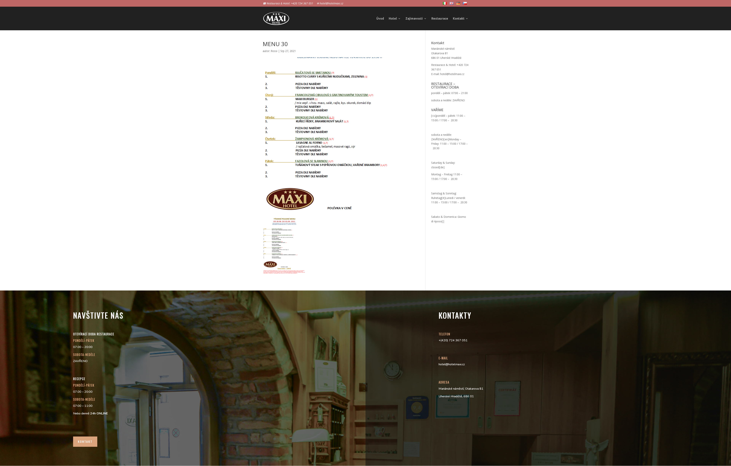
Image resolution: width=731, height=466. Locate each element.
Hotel (393, 18)
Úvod (380, 18)
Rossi (274, 51)
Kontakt (458, 18)
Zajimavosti (414, 18)
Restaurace (439, 18)
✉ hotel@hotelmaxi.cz (330, 3)
